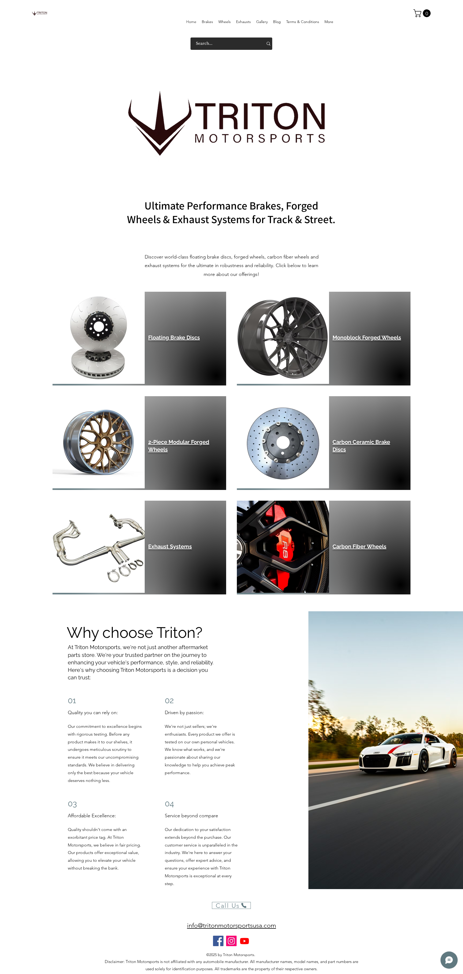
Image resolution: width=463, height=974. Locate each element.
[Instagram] (231, 941)
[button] (422, 13)
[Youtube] (244, 941)
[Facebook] (218, 941)
